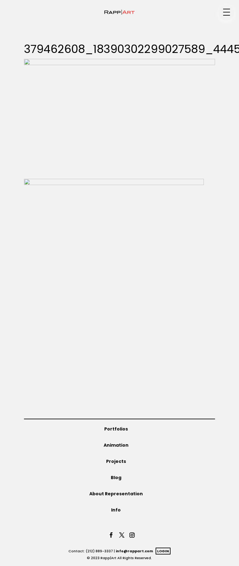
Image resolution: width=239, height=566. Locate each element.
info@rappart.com (134, 551)
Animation (116, 445)
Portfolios (116, 429)
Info (116, 510)
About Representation (116, 494)
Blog (116, 477)
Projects (116, 461)
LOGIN (163, 551)
